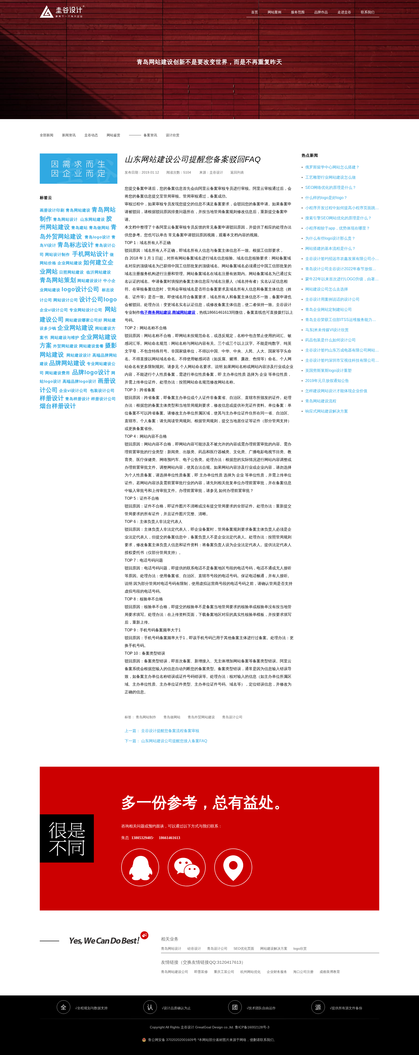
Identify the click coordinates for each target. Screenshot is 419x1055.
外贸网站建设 (65, 346)
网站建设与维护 (64, 338)
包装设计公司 (102, 391)
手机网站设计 (90, 254)
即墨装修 (201, 972)
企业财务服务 (277, 972)
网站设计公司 (65, 300)
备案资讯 (150, 135)
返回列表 (237, 172)
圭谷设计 (216, 172)
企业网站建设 (69, 263)
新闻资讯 (69, 135)
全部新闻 (46, 135)
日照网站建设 (71, 272)
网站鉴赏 (113, 135)
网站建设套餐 (91, 346)
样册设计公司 (103, 399)
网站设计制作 (57, 254)
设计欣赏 (172, 135)
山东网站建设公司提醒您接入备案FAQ (174, 741)
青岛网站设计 (65, 219)
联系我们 (367, 12)
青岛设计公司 (217, 948)
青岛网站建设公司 (174, 972)
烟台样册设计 (58, 406)
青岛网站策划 (58, 280)
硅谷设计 (194, 948)
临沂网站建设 (98, 272)
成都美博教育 (330, 972)
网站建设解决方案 (273, 948)
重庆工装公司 (224, 972)
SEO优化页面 (244, 948)
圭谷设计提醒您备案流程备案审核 (169, 731)
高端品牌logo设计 (80, 381)
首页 (254, 12)
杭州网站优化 (250, 972)
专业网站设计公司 (85, 310)
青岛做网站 (99, 228)
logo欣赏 (300, 948)
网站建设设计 (89, 281)
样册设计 (52, 398)
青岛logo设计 (97, 237)
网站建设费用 (57, 373)
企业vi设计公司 (54, 310)
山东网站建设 (92, 219)
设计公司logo (98, 299)
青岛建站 (79, 228)
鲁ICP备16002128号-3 (252, 1027)
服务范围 (298, 12)
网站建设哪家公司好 (83, 320)
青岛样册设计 (77, 399)
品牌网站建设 (67, 363)
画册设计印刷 (52, 210)
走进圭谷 (344, 12)
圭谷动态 (91, 135)
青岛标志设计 (75, 244)
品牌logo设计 (91, 372)
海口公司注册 (303, 972)
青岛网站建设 (78, 210)
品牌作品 (321, 12)
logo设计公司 (80, 289)
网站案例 (274, 12)
